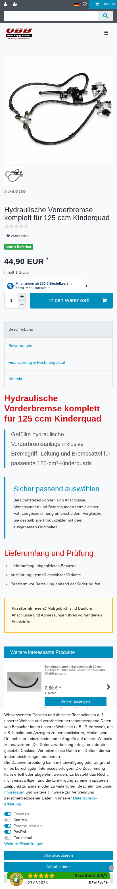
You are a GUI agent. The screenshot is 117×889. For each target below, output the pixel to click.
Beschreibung (21, 329)
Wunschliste (20, 236)
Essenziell (22, 814)
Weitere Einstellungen (23, 843)
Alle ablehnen (58, 866)
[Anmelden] (6, 4)
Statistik (20, 820)
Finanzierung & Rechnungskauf (37, 362)
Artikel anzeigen (75, 701)
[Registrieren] (15, 4)
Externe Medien (27, 826)
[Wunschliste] (85, 4)
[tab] (58, 329)
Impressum (14, 792)
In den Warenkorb (69, 300)
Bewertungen (20, 345)
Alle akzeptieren (58, 855)
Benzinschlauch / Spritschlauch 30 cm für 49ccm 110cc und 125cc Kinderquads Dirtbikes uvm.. (75, 670)
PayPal (19, 832)
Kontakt (15, 379)
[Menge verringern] (22, 305)
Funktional (22, 837)
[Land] (76, 4)
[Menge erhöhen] (22, 297)
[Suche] (105, 16)
